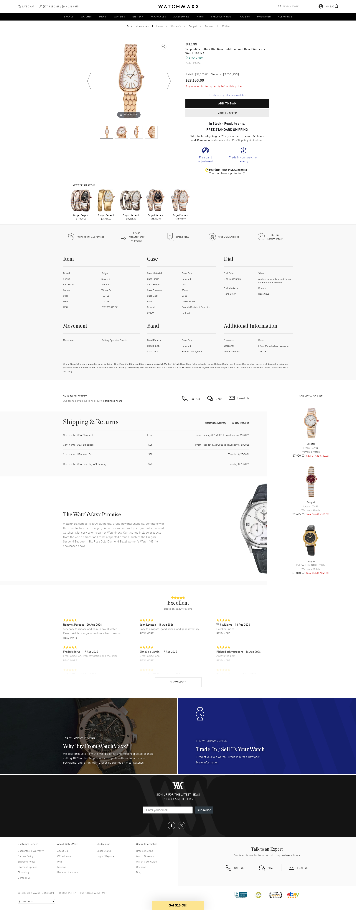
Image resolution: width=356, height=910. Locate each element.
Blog (138, 872)
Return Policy (25, 856)
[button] (332, 6)
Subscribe (204, 810)
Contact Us (24, 877)
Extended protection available (227, 95)
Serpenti (209, 26)
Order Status (104, 851)
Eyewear (137, 16)
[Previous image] (89, 81)
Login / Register (106, 856)
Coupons (141, 867)
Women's (119, 16)
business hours (113, 400)
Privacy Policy (67, 893)
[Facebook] (171, 825)
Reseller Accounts (67, 872)
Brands (69, 16)
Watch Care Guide (146, 861)
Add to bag (227, 103)
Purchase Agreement (94, 893)
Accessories (181, 16)
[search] (279, 6)
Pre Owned (264, 16)
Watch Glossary (145, 856)
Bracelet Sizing (144, 851)
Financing (23, 872)
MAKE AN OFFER (227, 113)
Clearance (285, 16)
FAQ (59, 861)
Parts (200, 16)
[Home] (178, 6)
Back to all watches (137, 26)
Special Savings (221, 16)
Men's (103, 16)
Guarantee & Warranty (31, 851)
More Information (207, 762)
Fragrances (158, 16)
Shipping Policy (26, 861)
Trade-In (244, 16)
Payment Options (27, 867)
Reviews (61, 867)
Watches (86, 16)
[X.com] (181, 825)
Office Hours (64, 856)
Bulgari (193, 26)
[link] (206, 155)
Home (159, 26)
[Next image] (169, 81)
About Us (62, 851)
